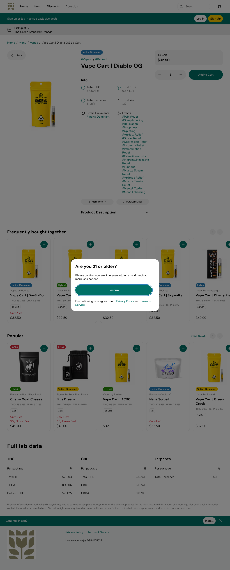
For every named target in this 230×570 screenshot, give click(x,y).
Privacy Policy (125, 301)
